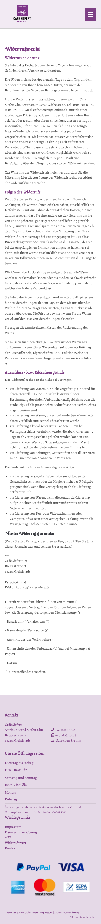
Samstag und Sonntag (21, 777)
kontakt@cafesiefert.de (32, 587)
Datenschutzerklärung (66, 912)
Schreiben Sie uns (68, 740)
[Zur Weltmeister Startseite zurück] (22, 22)
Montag (10, 792)
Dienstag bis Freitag (19, 763)
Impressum (46, 912)
